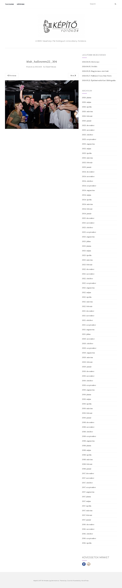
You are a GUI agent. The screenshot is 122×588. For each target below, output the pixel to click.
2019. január (86, 418)
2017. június (86, 497)
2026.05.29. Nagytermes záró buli (95, 71)
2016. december (88, 524)
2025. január (87, 167)
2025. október (87, 135)
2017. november (88, 478)
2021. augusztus (88, 330)
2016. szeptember (89, 538)
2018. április (87, 455)
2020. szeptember (89, 348)
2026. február (87, 116)
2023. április (87, 255)
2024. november (88, 176)
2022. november (88, 274)
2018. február (87, 464)
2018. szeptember (89, 436)
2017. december (88, 473)
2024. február (87, 209)
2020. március (87, 357)
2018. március (87, 459)
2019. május (86, 399)
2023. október (87, 227)
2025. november (88, 130)
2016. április (87, 543)
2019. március (87, 408)
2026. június (86, 97)
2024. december (88, 172)
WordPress (85, 580)
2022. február (87, 306)
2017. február (87, 515)
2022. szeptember (89, 283)
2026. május (86, 102)
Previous (12, 75)
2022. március (87, 302)
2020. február (87, 362)
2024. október (87, 181)
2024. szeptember (89, 186)
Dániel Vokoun (51, 67)
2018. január (86, 469)
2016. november (88, 529)
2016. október (87, 534)
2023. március (87, 260)
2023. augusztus (88, 237)
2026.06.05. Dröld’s (89, 66)
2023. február (87, 265)
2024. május (86, 195)
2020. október (87, 343)
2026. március (87, 111)
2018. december (88, 422)
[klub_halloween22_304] (42, 104)
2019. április (87, 404)
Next (73, 75)
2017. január (86, 520)
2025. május (86, 149)
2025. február (87, 162)
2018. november (88, 427)
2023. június (86, 246)
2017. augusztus (88, 492)
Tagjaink (9, 4)
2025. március (87, 158)
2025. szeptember (89, 139)
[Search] (115, 4)
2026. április (87, 107)
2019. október (87, 381)
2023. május (86, 251)
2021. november (88, 316)
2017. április (86, 506)
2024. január (87, 213)
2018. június (86, 446)
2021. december (88, 311)
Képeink (21, 4)
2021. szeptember (89, 325)
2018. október (87, 432)
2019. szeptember (89, 385)
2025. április (87, 153)
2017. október (87, 483)
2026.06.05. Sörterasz (90, 62)
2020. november (88, 339)
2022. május (86, 292)
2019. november (88, 376)
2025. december (88, 125)
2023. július (86, 241)
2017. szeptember (89, 487)
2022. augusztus (88, 288)
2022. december (88, 269)
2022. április (87, 297)
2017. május (86, 501)
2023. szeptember (89, 232)
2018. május (86, 450)
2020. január (87, 367)
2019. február (87, 413)
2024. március (87, 204)
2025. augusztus (88, 144)
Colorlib (69, 580)
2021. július (86, 334)
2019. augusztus (88, 390)
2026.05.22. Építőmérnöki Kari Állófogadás (99, 80)
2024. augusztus (88, 190)
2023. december (88, 218)
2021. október (87, 320)
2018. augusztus (88, 441)
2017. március (87, 510)
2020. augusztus (88, 353)
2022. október (87, 278)
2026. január (87, 121)
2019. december (88, 371)
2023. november (88, 223)
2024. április (87, 200)
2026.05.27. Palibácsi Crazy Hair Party (97, 76)
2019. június (86, 394)
